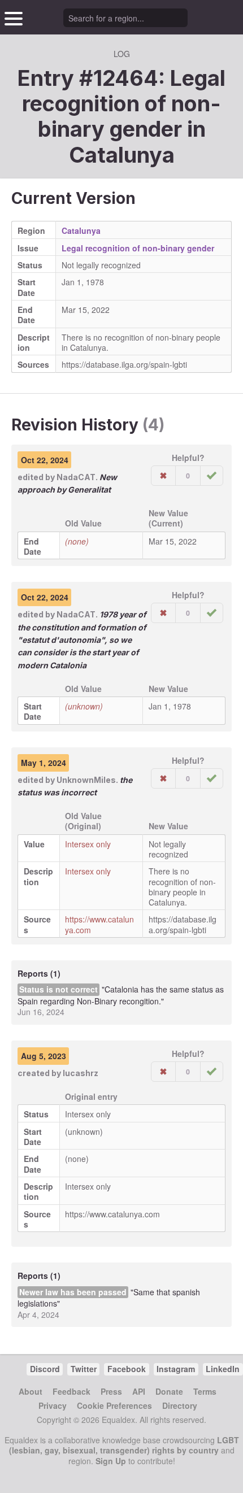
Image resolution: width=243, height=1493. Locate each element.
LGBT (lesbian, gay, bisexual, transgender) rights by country (124, 1445)
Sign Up (111, 1460)
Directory (179, 1405)
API (138, 1391)
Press (111, 1391)
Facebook (126, 1368)
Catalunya (122, 155)
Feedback (71, 1391)
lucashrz (80, 1073)
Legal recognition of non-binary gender (138, 248)
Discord (45, 1368)
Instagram (176, 1368)
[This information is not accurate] (163, 475)
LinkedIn (223, 1368)
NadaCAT (76, 477)
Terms (204, 1391)
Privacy (52, 1405)
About (30, 1391)
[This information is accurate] (211, 475)
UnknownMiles (86, 780)
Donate (169, 1391)
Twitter (84, 1368)
